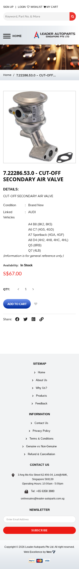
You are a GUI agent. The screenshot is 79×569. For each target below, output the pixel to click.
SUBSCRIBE (39, 530)
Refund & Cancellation (41, 454)
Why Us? (41, 387)
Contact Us (41, 423)
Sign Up (8, 6)
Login (22, 6)
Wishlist (36, 6)
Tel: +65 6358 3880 (42, 491)
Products (41, 395)
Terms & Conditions (41, 438)
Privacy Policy (41, 430)
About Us (41, 380)
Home (7, 75)
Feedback (41, 403)
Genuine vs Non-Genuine (41, 446)
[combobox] (36, 16)
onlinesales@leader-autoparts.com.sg (42, 498)
